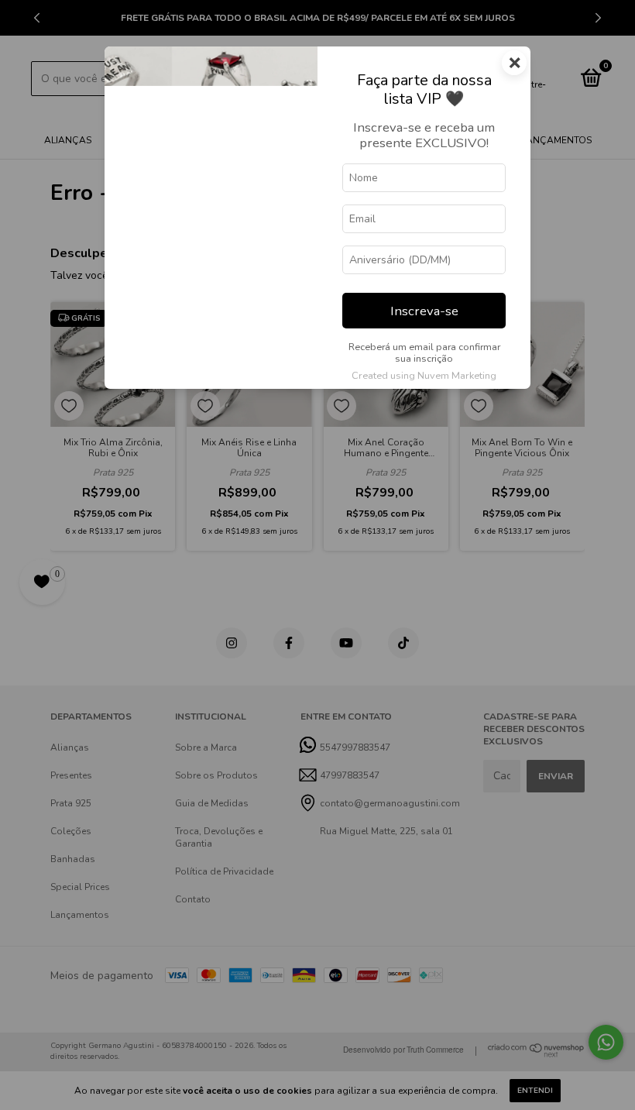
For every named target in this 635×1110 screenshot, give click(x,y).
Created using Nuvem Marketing (424, 376)
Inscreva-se (424, 311)
